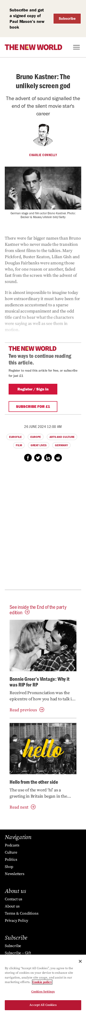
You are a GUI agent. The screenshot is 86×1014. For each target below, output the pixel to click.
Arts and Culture (62, 437)
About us (12, 906)
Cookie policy (42, 982)
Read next (19, 807)
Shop (9, 866)
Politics (11, 859)
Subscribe (67, 18)
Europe (35, 437)
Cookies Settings (43, 992)
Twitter (38, 457)
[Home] (33, 47)
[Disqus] (43, 528)
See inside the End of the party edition (38, 609)
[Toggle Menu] (76, 47)
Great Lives (39, 445)
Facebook (28, 457)
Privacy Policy (16, 920)
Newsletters (14, 873)
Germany (61, 445)
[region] (43, 984)
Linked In (48, 457)
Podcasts (12, 845)
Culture (11, 852)
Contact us (13, 899)
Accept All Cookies (42, 1005)
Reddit (58, 457)
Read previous (23, 710)
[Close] (80, 961)
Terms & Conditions (21, 913)
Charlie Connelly (43, 155)
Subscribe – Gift (18, 953)
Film (19, 445)
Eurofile (15, 437)
